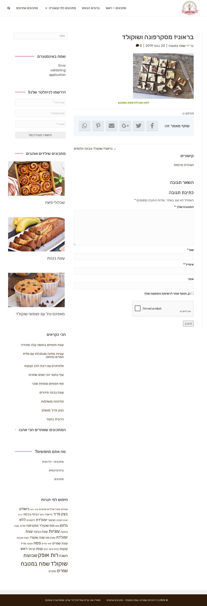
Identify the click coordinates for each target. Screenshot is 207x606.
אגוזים (64, 509)
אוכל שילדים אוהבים (49, 509)
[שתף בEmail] (111, 126)
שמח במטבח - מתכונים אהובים (122, 600)
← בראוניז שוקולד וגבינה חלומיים (95, 148)
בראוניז (48, 514)
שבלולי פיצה (55, 202)
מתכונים (59, 479)
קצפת (39, 549)
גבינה (35, 514)
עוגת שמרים (60, 543)
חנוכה (59, 520)
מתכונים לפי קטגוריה (62, 8)
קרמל (31, 549)
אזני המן (34, 509)
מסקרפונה (32, 525)
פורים (44, 543)
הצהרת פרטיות (184, 165)
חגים (65, 520)
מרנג (22, 525)
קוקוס (64, 549)
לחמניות (30, 520)
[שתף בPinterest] (98, 126)
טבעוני (51, 520)
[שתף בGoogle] (125, 126)
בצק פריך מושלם (53, 410)
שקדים (52, 571)
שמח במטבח (35, 563)
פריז (23, 543)
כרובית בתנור (55, 419)
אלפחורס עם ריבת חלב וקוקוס (44, 366)
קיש (46, 549)
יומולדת (41, 520)
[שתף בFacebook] (152, 126)
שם (190, 250)
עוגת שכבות (23, 537)
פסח (37, 543)
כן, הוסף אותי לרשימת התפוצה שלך (167, 293)
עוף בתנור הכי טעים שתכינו (46, 375)
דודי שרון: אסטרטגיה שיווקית (60, 600)
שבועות (30, 555)
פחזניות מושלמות (52, 401)
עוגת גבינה (41, 532)
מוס (57, 525)
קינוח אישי (54, 549)
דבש (20, 514)
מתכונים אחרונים (27, 8)
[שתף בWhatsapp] (84, 126)
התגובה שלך (184, 207)
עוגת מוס (50, 537)
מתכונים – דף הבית (53, 461)
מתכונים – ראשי (116, 8)
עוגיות (54, 531)
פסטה (30, 543)
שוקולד (59, 563)
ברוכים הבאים (91, 8)
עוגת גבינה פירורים (51, 392)
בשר (41, 514)
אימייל (188, 264)
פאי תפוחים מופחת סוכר (48, 383)
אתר (191, 279)
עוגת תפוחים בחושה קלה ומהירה (42, 345)
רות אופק (48, 555)
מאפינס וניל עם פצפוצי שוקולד (40, 313)
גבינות (27, 514)
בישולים (24, 509)
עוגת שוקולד (37, 537)
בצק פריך (60, 514)
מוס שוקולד (46, 525)
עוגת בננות (56, 258)
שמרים (62, 570)
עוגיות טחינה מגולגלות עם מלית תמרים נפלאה (43, 355)
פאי (49, 543)
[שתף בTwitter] (139, 126)
